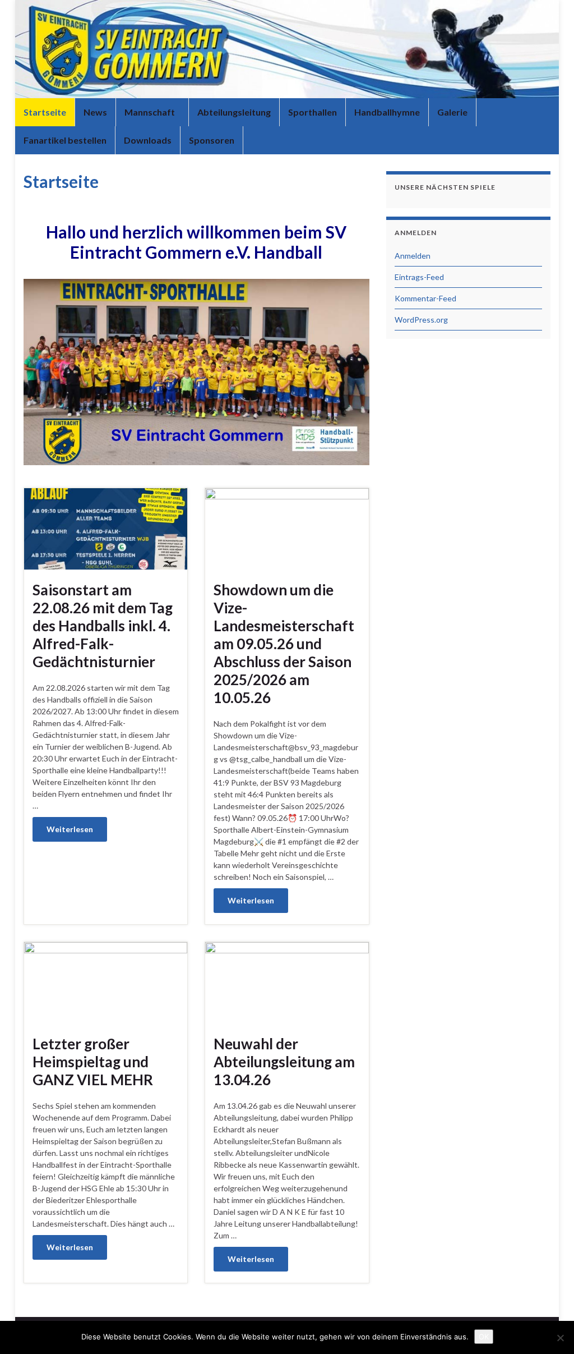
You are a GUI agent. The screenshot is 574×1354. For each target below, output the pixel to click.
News (95, 112)
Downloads (148, 140)
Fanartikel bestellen (65, 140)
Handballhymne (387, 112)
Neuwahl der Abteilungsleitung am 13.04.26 (284, 1062)
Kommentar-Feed (425, 298)
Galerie (452, 112)
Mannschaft (150, 112)
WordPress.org (421, 319)
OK (484, 1336)
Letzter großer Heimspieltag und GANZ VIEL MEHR (93, 1062)
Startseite (45, 112)
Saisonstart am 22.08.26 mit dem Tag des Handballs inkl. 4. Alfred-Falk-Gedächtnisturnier (103, 626)
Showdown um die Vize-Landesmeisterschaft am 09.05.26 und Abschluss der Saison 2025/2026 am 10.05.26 (284, 643)
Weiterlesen (70, 829)
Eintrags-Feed (419, 277)
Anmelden (412, 255)
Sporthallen (312, 112)
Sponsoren (211, 140)
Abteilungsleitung (234, 112)
